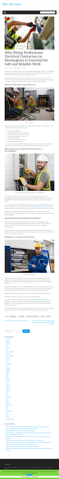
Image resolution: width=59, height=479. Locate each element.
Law (7, 392)
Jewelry (8, 388)
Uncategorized (9, 419)
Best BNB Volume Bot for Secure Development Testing (20, 431)
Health (7, 378)
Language (8, 390)
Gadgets (8, 368)
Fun (7, 366)
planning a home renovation (39, 206)
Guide (24, 68)
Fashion (8, 358)
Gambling (8, 370)
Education (8, 354)
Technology (9, 411)
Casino (7, 348)
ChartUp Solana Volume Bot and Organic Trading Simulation (21, 429)
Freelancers (9, 364)
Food (7, 362)
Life (7, 394)
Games (7, 372)
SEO (7, 407)
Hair (7, 376)
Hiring (42, 316)
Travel (7, 417)
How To (8, 384)
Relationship (9, 405)
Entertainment (10, 356)
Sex (7, 409)
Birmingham (13, 316)
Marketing (8, 396)
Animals (8, 340)
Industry (8, 386)
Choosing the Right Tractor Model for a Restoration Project (21, 444)
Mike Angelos (17, 68)
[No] (57, 474)
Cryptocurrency (10, 352)
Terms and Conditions (26, 476)
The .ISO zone (12, 4)
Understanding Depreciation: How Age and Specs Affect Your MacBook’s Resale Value (28, 442)
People (7, 403)
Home (7, 382)
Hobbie (8, 380)
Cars (7, 346)
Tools (7, 415)
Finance (8, 360)
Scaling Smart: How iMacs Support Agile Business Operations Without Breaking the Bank (43, 322)
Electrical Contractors (32, 316)
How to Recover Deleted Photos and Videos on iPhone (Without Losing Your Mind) (27, 426)
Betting (8, 342)
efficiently (21, 316)
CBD (7, 350)
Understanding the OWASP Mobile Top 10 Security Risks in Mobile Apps (25, 440)
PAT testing (11, 139)
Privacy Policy (35, 476)
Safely (48, 316)
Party (7, 401)
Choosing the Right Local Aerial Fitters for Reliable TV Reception (23, 446)
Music (7, 399)
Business (8, 344)
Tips (7, 413)
